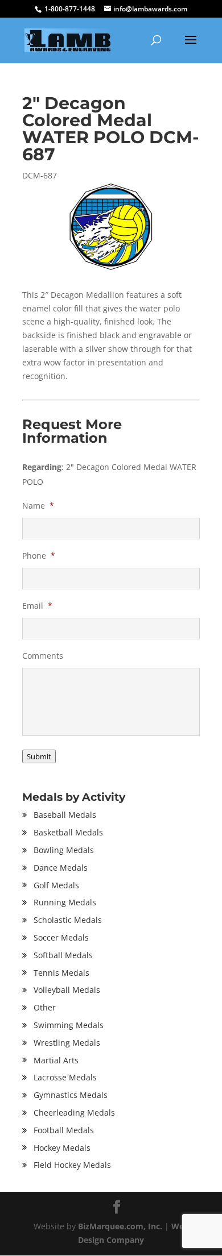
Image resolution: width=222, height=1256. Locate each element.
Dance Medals (61, 867)
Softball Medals (63, 955)
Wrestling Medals (67, 1042)
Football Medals (64, 1130)
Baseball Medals (65, 814)
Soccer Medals (61, 937)
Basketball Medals (68, 832)
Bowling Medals (64, 850)
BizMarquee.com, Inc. (120, 1226)
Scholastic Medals (68, 919)
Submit (39, 756)
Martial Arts (56, 1060)
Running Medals (65, 902)
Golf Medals (56, 885)
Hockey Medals (62, 1147)
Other (45, 1007)
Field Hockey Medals (72, 1164)
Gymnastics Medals (71, 1094)
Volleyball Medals (67, 989)
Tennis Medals (61, 972)
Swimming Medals (69, 1025)
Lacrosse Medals (65, 1077)
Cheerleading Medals (74, 1112)
